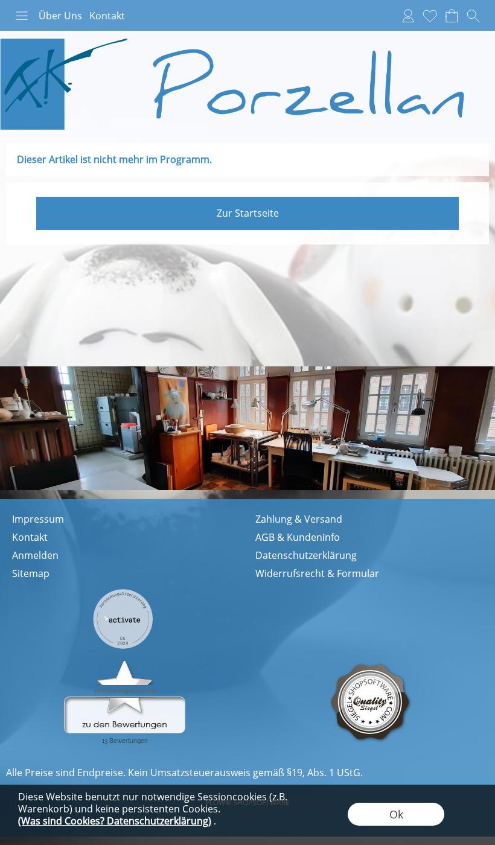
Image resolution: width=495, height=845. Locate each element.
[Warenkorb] (451, 16)
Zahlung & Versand (298, 519)
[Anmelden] (408, 16)
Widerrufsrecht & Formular (317, 573)
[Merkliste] (430, 16)
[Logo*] (247, 35)
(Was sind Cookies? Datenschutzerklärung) (114, 820)
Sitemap (31, 573)
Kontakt (107, 15)
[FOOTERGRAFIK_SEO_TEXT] (122, 593)
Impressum (38, 519)
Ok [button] (396, 814)
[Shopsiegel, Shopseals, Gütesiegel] (125, 663)
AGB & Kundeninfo (297, 537)
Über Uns (60, 15)
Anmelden (35, 555)
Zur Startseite (248, 213)
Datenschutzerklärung (306, 555)
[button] (21, 16)
